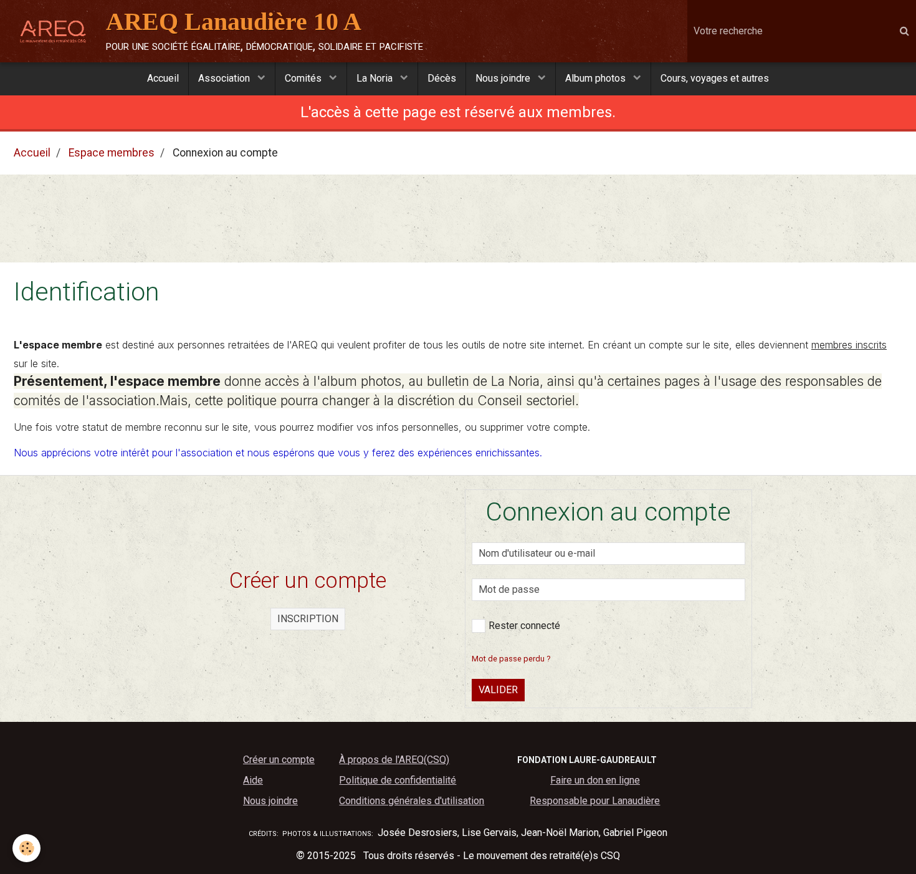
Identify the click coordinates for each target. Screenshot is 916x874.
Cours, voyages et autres (715, 78)
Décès (441, 78)
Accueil (163, 78)
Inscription (307, 619)
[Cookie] (26, 848)
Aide (253, 780)
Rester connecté (524, 625)
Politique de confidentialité (397, 780)
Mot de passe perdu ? (511, 658)
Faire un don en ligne (595, 780)
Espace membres (112, 152)
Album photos (596, 78)
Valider (498, 690)
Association (225, 78)
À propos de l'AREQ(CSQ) (394, 760)
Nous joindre (504, 78)
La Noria (375, 78)
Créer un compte (279, 760)
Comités (304, 78)
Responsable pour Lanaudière (595, 801)
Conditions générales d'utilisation (411, 801)
